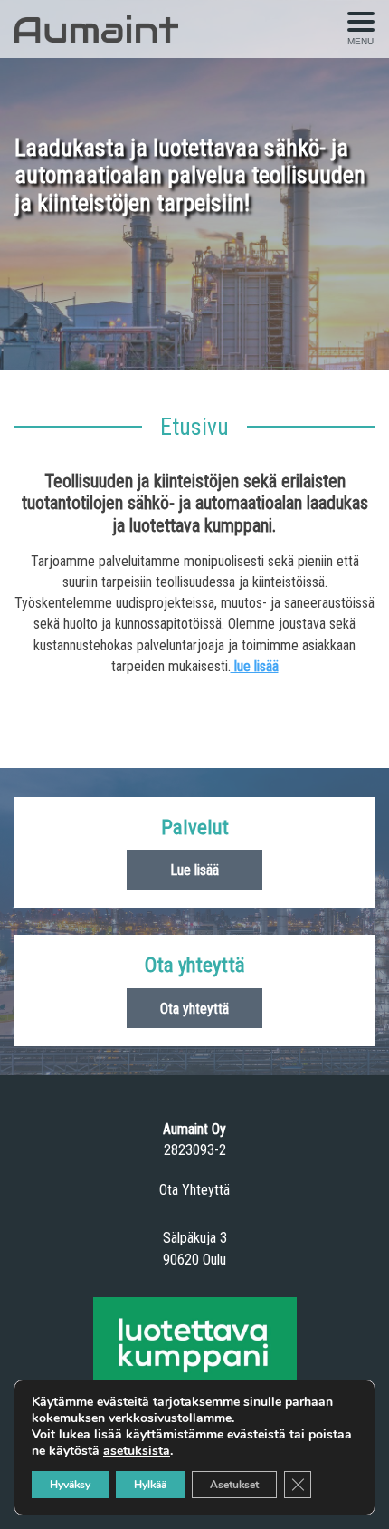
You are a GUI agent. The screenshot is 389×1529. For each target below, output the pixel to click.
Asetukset (234, 1484)
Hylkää (150, 1484)
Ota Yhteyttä (194, 1189)
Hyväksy (70, 1484)
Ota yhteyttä (194, 1008)
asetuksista (136, 1451)
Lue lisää (194, 870)
